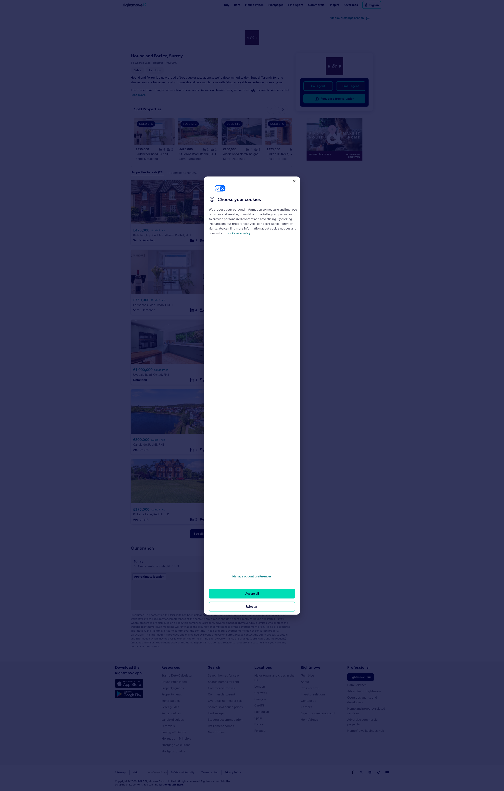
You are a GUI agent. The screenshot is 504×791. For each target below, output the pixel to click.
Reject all (252, 606)
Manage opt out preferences (252, 576)
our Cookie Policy (238, 233)
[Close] (294, 181)
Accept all (252, 593)
